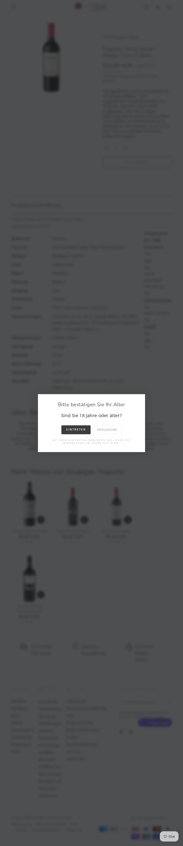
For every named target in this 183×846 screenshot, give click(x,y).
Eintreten (76, 429)
